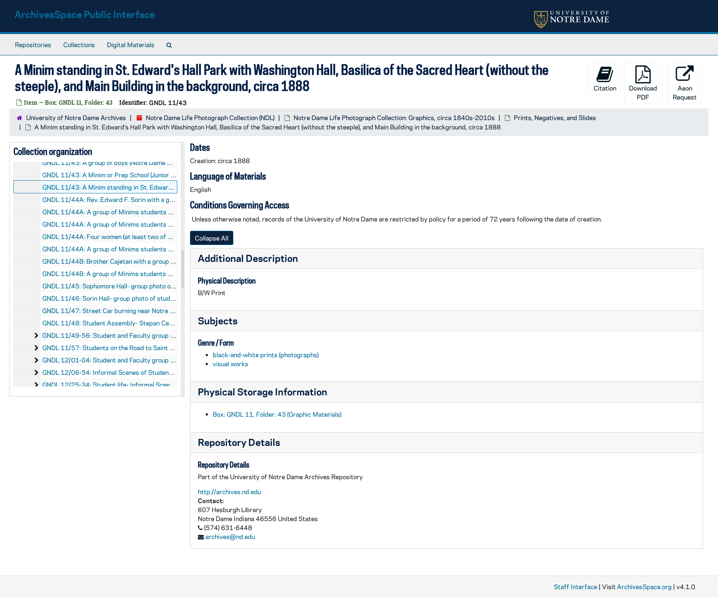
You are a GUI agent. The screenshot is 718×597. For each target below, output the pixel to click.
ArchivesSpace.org (644, 586)
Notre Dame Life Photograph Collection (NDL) (210, 117)
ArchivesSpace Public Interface (85, 14)
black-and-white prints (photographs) (266, 354)
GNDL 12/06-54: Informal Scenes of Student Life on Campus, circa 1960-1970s (158, 372)
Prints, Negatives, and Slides (555, 117)
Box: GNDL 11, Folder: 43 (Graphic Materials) (277, 414)
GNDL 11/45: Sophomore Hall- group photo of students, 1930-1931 (140, 286)
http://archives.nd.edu (229, 491)
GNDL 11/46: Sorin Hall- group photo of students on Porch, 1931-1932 (145, 298)
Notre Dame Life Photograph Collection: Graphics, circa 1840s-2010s (394, 117)
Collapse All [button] (211, 238)
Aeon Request (685, 92)
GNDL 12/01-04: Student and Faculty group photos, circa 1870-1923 (143, 360)
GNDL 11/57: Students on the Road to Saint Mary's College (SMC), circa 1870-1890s (165, 347)
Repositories (33, 44)
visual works (230, 363)
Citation (604, 88)
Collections (79, 44)
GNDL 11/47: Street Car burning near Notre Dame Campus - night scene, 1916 (155, 310)
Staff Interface (575, 586)
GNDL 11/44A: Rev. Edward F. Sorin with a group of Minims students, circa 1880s (160, 199)
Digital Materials (130, 44)
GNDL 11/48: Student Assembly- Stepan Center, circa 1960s (130, 323)
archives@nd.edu (230, 536)
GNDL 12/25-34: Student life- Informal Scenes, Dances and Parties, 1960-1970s (159, 384)
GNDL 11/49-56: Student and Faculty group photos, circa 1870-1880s (144, 335)
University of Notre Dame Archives (76, 117)
